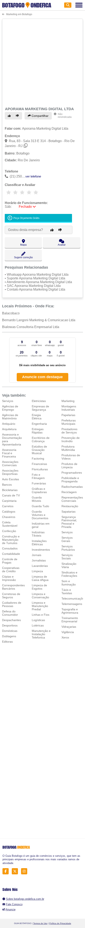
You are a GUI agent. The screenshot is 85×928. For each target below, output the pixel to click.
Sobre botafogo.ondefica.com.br (25, 898)
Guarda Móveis (37, 499)
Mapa (23, 244)
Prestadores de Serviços (69, 430)
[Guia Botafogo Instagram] (25, 871)
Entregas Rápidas (38, 430)
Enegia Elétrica (36, 416)
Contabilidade (11, 553)
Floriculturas (40, 469)
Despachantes (11, 620)
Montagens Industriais (68, 408)
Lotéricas (38, 625)
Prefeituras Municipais (68, 422)
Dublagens (9, 636)
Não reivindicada (65, 115)
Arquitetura (9, 429)
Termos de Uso (40, 923)
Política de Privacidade (60, 923)
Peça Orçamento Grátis (26, 218)
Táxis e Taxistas (66, 591)
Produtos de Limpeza (69, 465)
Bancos (7, 484)
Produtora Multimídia (68, 448)
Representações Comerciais (72, 499)
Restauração (69, 506)
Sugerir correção (23, 257)
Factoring (38, 458)
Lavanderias (40, 565)
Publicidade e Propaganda (70, 479)
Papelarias (68, 415)
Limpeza (37, 571)
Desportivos (10, 625)
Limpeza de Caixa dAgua (40, 578)
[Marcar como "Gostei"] (10, 115)
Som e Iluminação (68, 582)
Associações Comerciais (10, 463)
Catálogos (8, 511)
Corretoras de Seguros (11, 595)
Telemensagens (71, 604)
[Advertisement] (42, 62)
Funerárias (39, 483)
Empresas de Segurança (40, 408)
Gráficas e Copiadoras (39, 490)
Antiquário (8, 423)
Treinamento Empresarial (69, 619)
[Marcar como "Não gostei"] (18, 115)
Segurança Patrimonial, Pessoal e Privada (69, 522)
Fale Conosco (14, 904)
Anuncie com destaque (42, 377)
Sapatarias (68, 511)
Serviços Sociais (67, 556)
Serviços (7, 401)
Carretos (7, 506)
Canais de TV (11, 495)
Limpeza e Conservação (40, 595)
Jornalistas (39, 560)
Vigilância (67, 632)
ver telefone (33, 176)
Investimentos (41, 549)
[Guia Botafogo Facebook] (6, 871)
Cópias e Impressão (9, 578)
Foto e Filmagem (38, 476)
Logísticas (38, 620)
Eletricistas (39, 401)
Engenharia (39, 423)
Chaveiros (8, 517)
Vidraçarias (68, 626)
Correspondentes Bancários (13, 587)
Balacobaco (11, 313)
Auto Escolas (10, 479)
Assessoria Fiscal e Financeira (9, 453)
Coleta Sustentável (9, 524)
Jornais (36, 555)
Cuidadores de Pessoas (11, 604)
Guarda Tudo (40, 506)
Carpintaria (9, 500)
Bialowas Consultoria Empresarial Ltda (30, 327)
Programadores (71, 472)
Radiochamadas (72, 486)
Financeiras (39, 464)
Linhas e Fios (40, 614)
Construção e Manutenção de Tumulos (11, 540)
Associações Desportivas (10, 472)
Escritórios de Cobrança (41, 439)
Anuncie (10, 909)
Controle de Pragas (9, 561)
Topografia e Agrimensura (69, 611)
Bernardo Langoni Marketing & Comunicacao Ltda (38, 320)
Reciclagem (69, 492)
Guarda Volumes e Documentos (40, 515)
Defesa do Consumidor (10, 613)
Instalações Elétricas (39, 542)
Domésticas (9, 630)
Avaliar (62, 244)
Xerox (65, 637)
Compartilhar (39, 115)
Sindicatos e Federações (69, 574)
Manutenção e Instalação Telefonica (41, 634)
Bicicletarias (10, 490)
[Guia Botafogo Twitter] (16, 871)
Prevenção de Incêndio (70, 439)
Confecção (9, 531)
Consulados (10, 548)
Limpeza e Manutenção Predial (40, 606)
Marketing (67, 401)
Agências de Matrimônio (10, 416)
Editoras (7, 641)
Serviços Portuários (68, 548)
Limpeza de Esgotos (39, 587)
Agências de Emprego (10, 408)
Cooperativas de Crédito (10, 569)
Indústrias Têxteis (38, 534)
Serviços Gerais (67, 539)
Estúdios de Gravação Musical (39, 450)
